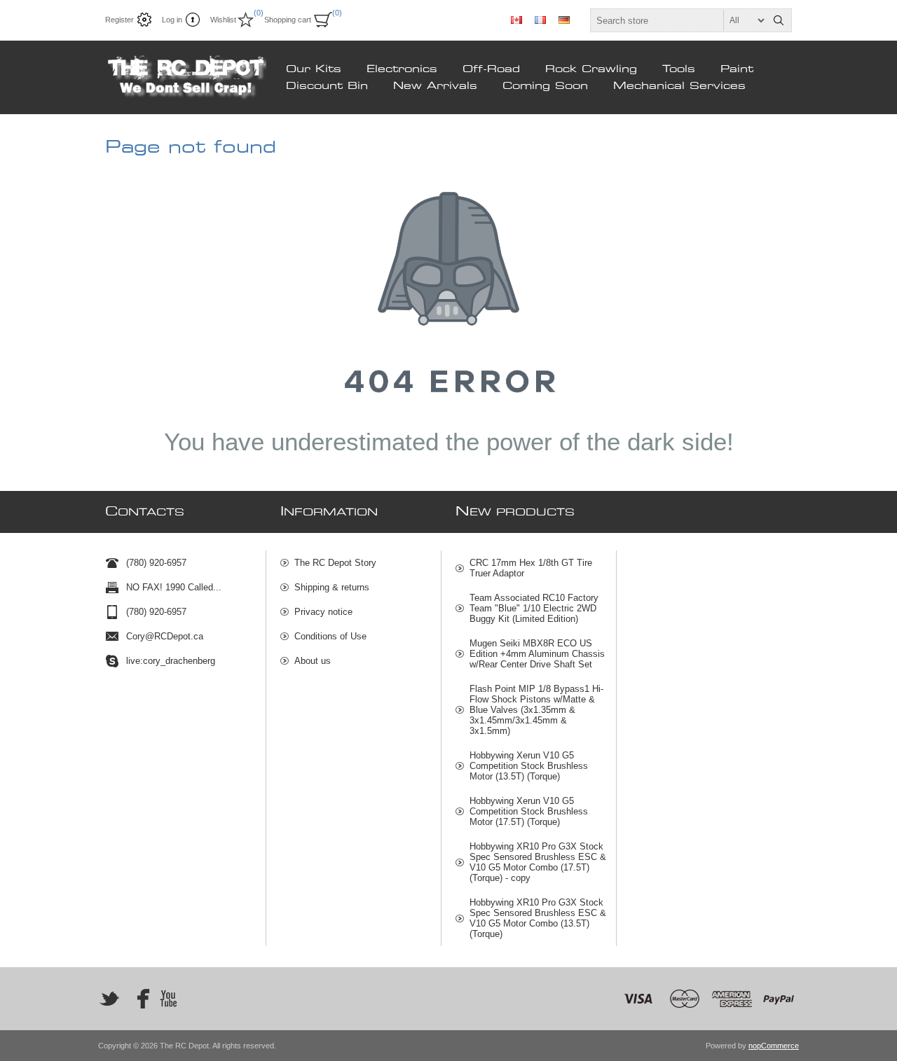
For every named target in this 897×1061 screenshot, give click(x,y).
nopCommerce (773, 1045)
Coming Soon (545, 86)
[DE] (564, 19)
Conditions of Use (330, 636)
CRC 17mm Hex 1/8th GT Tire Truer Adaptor (531, 567)
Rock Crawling (591, 69)
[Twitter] (109, 998)
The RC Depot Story (335, 562)
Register (119, 19)
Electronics (402, 69)
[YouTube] (168, 998)
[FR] (540, 19)
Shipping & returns (331, 587)
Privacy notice (323, 611)
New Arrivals (435, 86)
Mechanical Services (679, 86)
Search (778, 20)
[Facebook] (139, 998)
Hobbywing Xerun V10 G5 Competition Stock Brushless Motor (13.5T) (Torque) (529, 766)
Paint (736, 69)
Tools (678, 69)
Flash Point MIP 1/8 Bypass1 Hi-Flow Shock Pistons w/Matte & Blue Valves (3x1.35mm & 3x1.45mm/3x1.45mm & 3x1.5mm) (536, 710)
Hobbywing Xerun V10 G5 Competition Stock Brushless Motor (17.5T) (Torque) (529, 811)
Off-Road (491, 69)
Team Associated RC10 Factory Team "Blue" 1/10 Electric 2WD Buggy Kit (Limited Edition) (534, 608)
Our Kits (313, 69)
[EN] (516, 19)
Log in (172, 19)
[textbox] (678, 20)
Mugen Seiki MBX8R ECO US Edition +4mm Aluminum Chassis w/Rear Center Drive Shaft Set (537, 654)
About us (312, 661)
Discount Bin (327, 86)
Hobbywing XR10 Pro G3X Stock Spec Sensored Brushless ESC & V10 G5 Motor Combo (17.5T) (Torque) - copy (538, 862)
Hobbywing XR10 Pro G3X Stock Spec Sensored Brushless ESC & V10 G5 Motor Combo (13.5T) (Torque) (538, 918)
